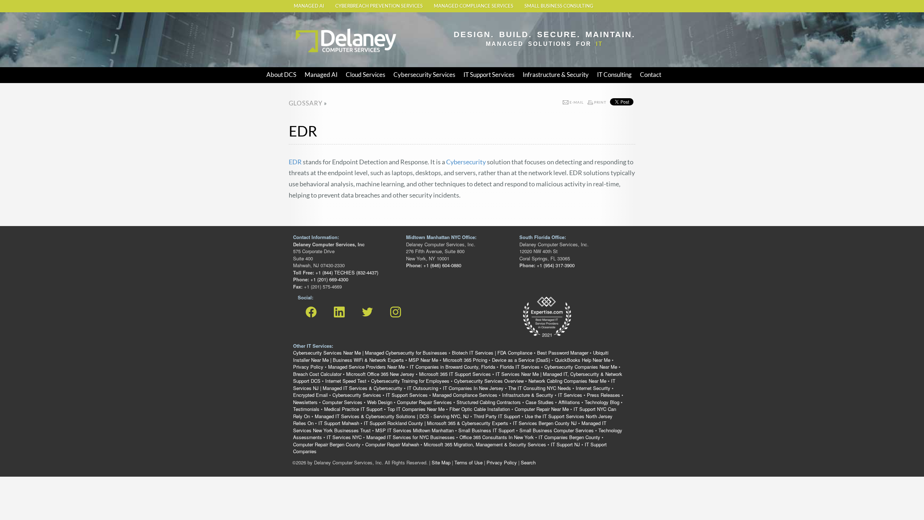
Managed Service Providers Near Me (366, 366)
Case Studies (540, 402)
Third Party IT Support (497, 416)
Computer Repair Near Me (542, 409)
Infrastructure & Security (556, 74)
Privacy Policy (308, 366)
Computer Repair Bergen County (327, 444)
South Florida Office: (542, 237)
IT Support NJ (565, 444)
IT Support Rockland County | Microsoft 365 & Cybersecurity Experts (436, 423)
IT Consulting (614, 74)
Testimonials (306, 409)
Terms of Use (468, 462)
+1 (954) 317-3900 (555, 265)
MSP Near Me (423, 359)
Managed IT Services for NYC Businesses (410, 437)
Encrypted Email (310, 394)
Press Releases (603, 394)
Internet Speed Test (345, 380)
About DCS (281, 74)
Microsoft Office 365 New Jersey (380, 373)
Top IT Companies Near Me (416, 409)
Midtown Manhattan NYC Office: (441, 237)
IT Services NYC (344, 437)
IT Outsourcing (422, 388)
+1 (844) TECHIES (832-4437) (346, 272)
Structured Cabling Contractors (489, 402)
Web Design (379, 402)
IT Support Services (488, 74)
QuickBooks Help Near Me (582, 359)
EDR (295, 162)
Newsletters (305, 402)
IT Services (570, 394)
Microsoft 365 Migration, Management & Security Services (485, 444)
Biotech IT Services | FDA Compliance (492, 352)
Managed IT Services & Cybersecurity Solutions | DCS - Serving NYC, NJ (392, 416)
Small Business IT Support (486, 430)
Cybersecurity (466, 162)
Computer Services (342, 402)
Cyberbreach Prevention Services (379, 6)
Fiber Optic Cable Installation (479, 409)
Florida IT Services (520, 366)
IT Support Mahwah (338, 423)
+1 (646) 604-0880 (441, 265)
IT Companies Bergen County (569, 437)
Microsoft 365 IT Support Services (455, 373)
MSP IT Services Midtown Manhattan (414, 430)
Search (528, 462)
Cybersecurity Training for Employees (410, 380)
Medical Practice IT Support (353, 409)
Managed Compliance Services (473, 6)
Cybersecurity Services (424, 74)
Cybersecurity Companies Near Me (580, 366)
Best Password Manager (562, 352)
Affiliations (569, 402)
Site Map (441, 462)
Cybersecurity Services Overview (489, 380)
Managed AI (309, 6)
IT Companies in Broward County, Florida (452, 366)
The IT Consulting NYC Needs (539, 388)
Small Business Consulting (558, 6)
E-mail (577, 102)
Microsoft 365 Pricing (465, 359)
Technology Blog (602, 402)
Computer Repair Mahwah (392, 444)
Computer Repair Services (424, 402)
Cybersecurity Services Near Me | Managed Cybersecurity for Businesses (370, 352)
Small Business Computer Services (556, 430)
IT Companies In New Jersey (473, 388)
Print (600, 102)
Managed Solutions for (544, 44)
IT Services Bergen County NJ (545, 423)
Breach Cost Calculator (317, 373)
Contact (650, 74)
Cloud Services (365, 74)
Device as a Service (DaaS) (521, 359)
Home (301, 26)
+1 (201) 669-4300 (328, 279)
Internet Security (593, 388)
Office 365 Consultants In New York (496, 437)
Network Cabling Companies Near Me (567, 380)
